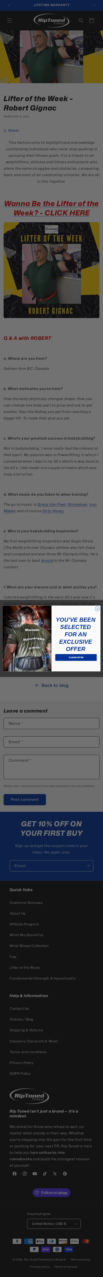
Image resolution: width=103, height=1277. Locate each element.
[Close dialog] (97, 609)
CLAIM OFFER (76, 657)
